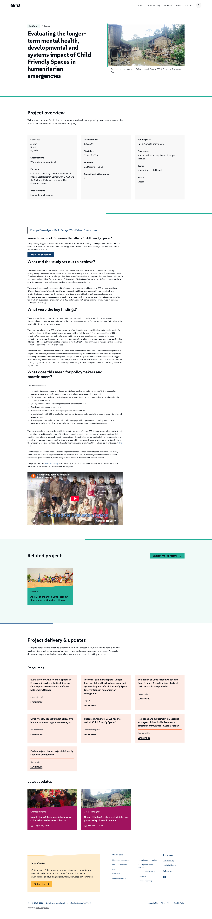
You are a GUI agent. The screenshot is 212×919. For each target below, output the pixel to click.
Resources (116, 874)
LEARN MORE (36, 702)
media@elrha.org (169, 865)
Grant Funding (33, 26)
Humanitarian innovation (147, 860)
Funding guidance (119, 878)
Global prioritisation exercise (145, 866)
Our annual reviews (119, 865)
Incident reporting (145, 881)
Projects (47, 26)
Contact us (142, 876)
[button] (141, 5)
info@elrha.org (168, 860)
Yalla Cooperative (42, 908)
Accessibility (153, 903)
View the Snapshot (40, 254)
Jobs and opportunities (146, 872)
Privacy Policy (166, 903)
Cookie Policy (179, 903)
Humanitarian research (121, 860)
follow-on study (51, 463)
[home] (15, 5)
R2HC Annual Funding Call (151, 143)
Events (114, 869)
